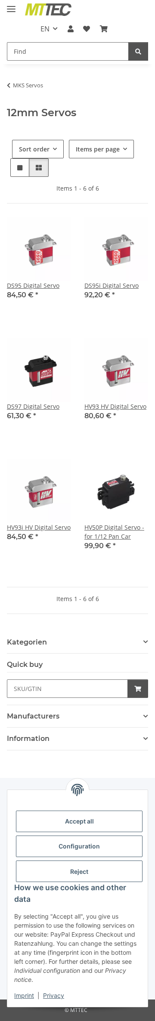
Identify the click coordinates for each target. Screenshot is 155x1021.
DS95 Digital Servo (33, 285)
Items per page (98, 149)
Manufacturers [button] (33, 716)
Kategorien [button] (27, 642)
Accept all (79, 821)
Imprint (24, 995)
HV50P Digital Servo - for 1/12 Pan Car (114, 531)
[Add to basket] (137, 688)
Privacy (53, 995)
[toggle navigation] (11, 5)
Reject (79, 871)
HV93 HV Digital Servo (115, 406)
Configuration (79, 846)
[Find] (138, 51)
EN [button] (45, 29)
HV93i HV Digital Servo (39, 527)
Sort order (34, 149)
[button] (70, 28)
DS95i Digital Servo (111, 285)
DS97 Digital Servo (33, 406)
